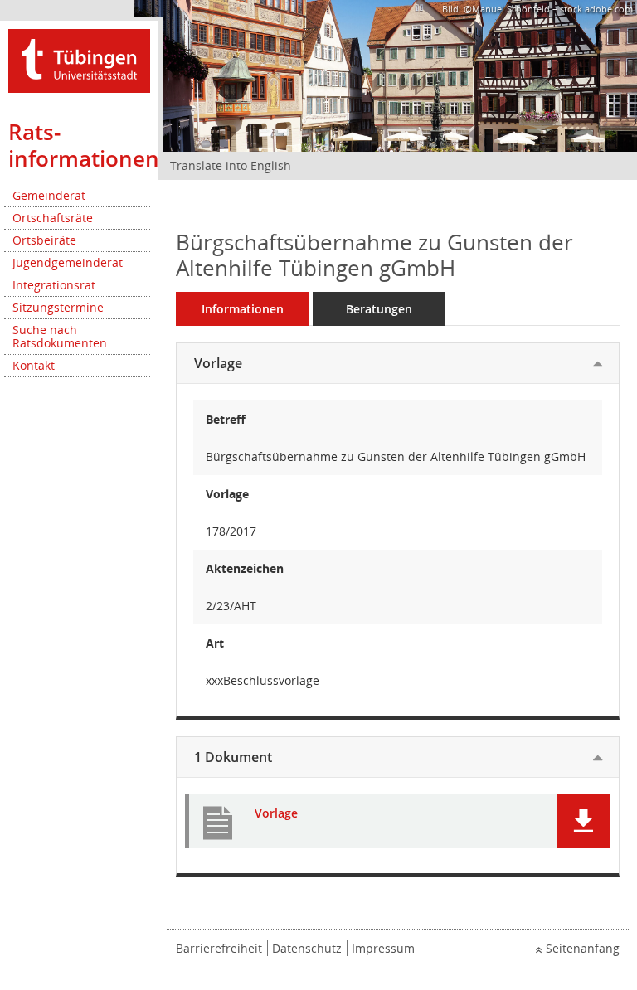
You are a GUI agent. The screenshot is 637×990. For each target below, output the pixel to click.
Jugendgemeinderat (67, 262)
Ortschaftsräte (52, 218)
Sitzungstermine (58, 307)
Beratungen (379, 309)
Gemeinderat (48, 195)
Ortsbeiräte (44, 240)
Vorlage (218, 363)
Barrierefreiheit (219, 948)
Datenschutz (307, 948)
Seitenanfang (583, 948)
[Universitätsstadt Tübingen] (79, 59)
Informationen (243, 309)
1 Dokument (233, 757)
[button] (583, 821)
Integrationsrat (53, 285)
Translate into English (230, 165)
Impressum (383, 948)
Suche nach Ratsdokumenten (59, 336)
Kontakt (33, 365)
